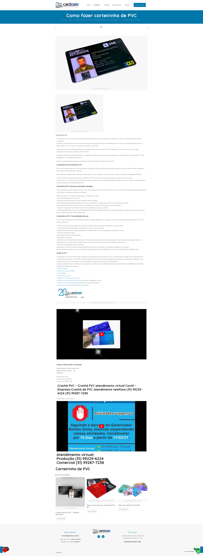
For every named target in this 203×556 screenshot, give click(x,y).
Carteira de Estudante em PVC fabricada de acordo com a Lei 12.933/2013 (97, 20)
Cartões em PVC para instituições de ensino (70, 280)
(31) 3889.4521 (71, 532)
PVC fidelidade (61, 273)
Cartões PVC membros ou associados (68, 278)
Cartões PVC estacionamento (66, 271)
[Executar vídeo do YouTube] (101, 334)
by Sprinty (59, 552)
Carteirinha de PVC (73, 469)
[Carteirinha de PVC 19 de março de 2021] (4, 550)
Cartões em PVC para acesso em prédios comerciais (72, 285)
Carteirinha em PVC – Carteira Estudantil (67, 513)
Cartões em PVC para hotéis (65, 283)
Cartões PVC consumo (64, 275)
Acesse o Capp (139, 5)
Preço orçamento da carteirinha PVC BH (101, 506)
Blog (70, 20)
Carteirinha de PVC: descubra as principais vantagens (75, 186)
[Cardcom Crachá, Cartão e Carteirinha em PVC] (67, 5)
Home (64, 20)
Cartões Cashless (62, 268)
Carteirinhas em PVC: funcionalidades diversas (72, 216)
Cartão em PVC (62, 253)
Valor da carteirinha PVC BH (129, 505)
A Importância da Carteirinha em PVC (69, 165)
